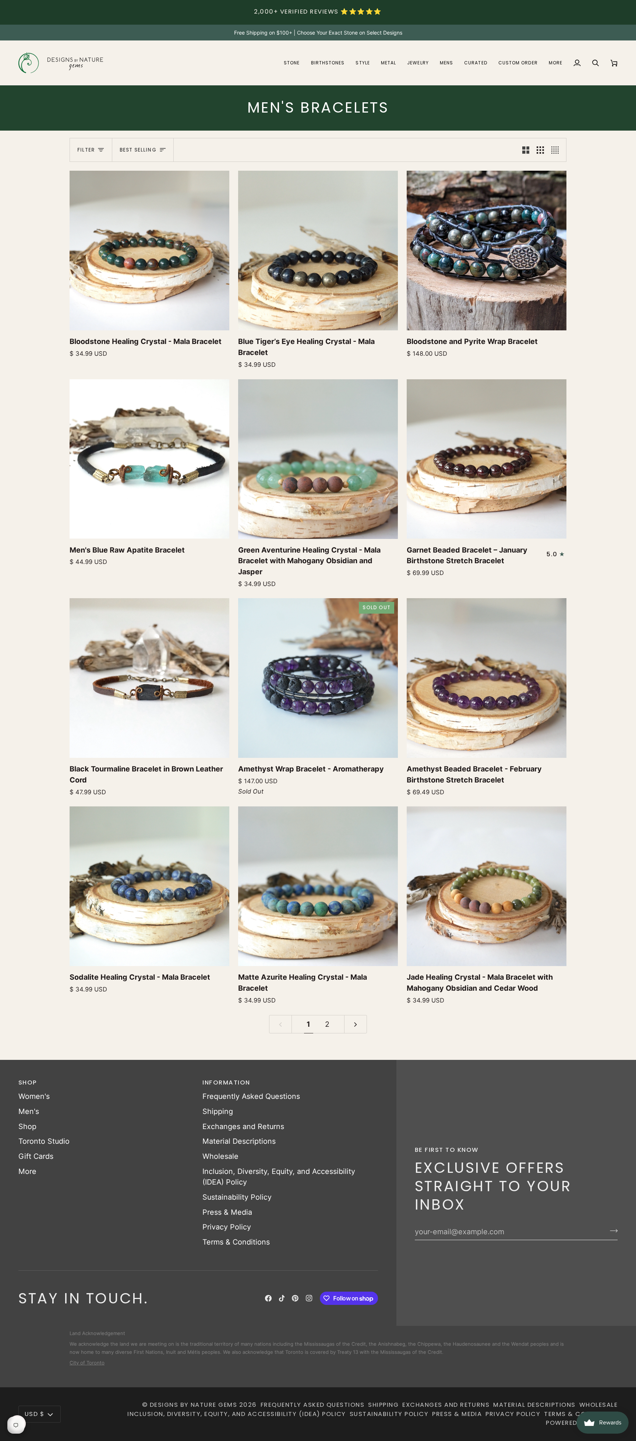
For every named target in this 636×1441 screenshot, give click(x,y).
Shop (27, 1126)
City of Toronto (87, 1359)
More (27, 1171)
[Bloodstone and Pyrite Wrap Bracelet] (486, 250)
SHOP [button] (27, 1082)
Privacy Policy (226, 1226)
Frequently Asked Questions (251, 1096)
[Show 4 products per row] (557, 150)
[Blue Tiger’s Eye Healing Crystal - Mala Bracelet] (318, 250)
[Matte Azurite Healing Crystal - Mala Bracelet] (318, 886)
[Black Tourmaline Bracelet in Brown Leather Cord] (149, 678)
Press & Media (227, 1212)
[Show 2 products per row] (526, 150)
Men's (28, 1111)
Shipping (217, 1111)
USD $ (34, 1414)
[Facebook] (268, 1298)
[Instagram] (309, 1298)
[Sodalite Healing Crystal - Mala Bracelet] (149, 886)
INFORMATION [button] (226, 1082)
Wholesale (220, 1156)
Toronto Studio (44, 1141)
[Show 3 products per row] (540, 150)
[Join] (611, 1230)
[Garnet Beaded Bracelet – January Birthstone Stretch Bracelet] (486, 459)
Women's (34, 1096)
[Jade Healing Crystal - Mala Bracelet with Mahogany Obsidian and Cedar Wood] (486, 886)
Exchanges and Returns (243, 1126)
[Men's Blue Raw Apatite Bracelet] (149, 459)
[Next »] (355, 1024)
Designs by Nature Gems (193, 1405)
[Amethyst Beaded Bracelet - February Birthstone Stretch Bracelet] (486, 678)
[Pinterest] (295, 1298)
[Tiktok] (282, 1298)
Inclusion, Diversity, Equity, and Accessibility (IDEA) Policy (236, 1414)
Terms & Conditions (236, 1242)
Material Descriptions (239, 1141)
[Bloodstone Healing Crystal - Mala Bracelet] (149, 250)
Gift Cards (35, 1156)
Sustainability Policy (237, 1197)
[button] (291, 62)
